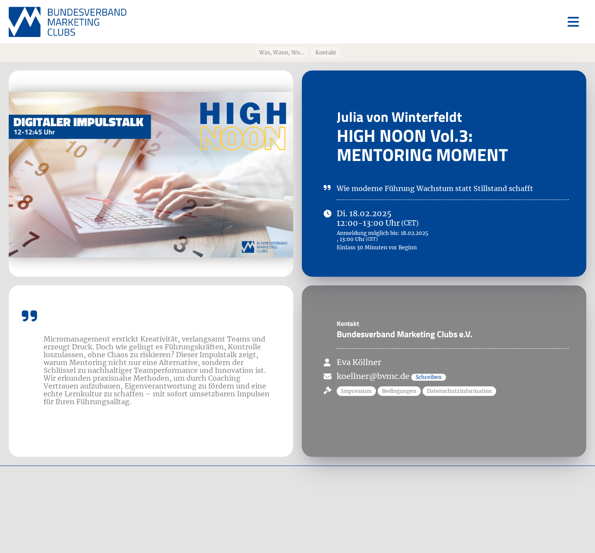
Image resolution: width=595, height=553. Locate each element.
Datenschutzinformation (459, 391)
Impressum (356, 391)
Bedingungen (399, 391)
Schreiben (429, 377)
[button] (357, 390)
